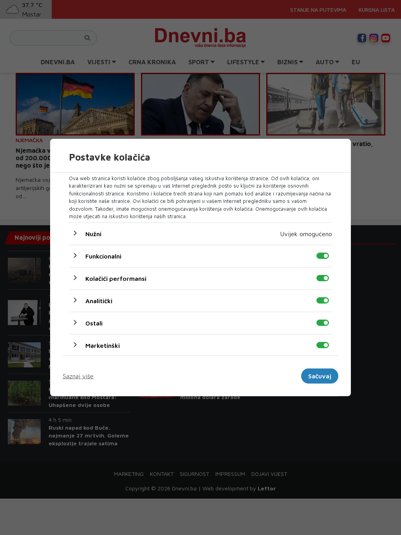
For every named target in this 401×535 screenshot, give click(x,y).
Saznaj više (78, 376)
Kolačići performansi (115, 278)
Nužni (93, 233)
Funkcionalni (103, 255)
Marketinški (102, 345)
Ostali (94, 322)
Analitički (98, 300)
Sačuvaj (319, 376)
